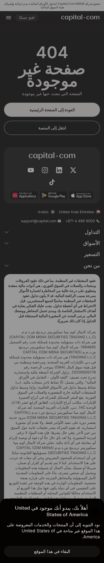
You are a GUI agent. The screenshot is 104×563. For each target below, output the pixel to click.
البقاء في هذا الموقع (52, 551)
